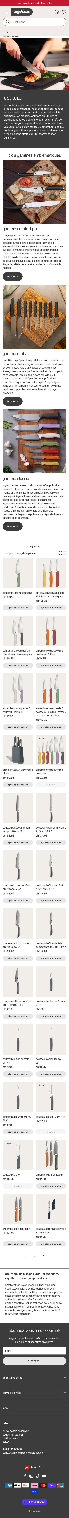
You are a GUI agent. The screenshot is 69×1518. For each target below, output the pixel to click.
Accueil (6, 37)
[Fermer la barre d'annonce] (65, 2)
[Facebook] (25, 1476)
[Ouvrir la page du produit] (18, 573)
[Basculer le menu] (5, 11)
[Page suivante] (43, 1255)
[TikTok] (38, 1476)
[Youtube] (44, 1476)
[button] (34, 22)
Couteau (15, 37)
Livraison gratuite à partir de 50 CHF (33, 3)
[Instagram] (31, 1476)
